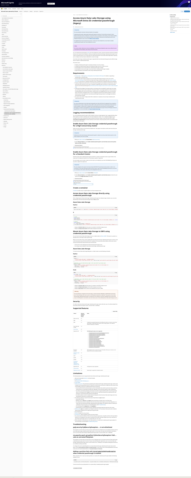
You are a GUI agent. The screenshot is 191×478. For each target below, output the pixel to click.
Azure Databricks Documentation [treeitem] (7, 18)
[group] (95, 209)
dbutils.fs (85, 378)
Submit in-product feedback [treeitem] (7, 70)
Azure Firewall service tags (95, 109)
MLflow (76, 413)
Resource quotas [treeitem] (5, 72)
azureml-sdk (77, 414)
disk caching (76, 329)
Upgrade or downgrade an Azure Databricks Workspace (93, 75)
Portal (182, 11)
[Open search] (189, 9)
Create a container (173, 23)
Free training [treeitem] (5, 76)
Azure (74, 14)
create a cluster (82, 139)
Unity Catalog (77, 382)
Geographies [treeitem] (5, 83)
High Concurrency (96, 139)
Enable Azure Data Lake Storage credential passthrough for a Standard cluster (179, 22)
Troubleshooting (102, 404)
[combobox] (11, 16)
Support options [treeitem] (5, 92)
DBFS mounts (77, 408)
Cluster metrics (76, 368)
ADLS (88, 52)
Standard (96, 172)
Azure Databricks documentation (81, 14)
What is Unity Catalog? (94, 38)
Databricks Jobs (78, 379)
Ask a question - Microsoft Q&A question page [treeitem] (10, 89)
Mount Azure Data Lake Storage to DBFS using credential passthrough (179, 28)
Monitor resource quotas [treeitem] (7, 74)
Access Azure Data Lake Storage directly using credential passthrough (179, 25)
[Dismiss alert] (189, 2)
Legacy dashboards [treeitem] (7, 101)
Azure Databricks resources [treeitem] (7, 67)
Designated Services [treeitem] (6, 85)
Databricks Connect (77, 370)
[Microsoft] (1, 8)
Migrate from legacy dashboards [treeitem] (9, 103)
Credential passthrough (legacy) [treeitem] (9, 110)
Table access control (79, 383)
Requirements (172, 16)
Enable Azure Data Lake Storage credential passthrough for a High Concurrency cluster (179, 20)
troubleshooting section (92, 421)
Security (171, 29)
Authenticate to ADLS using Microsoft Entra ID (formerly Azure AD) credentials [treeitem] (12, 113)
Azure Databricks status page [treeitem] (8, 69)
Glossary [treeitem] (4, 96)
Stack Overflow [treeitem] (5, 90)
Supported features (173, 30)
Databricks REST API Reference (82, 381)
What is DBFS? (103, 236)
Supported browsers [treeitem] (6, 87)
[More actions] (117, 15)
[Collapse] (21, 14)
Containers (75, 190)
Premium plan (77, 75)
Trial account (187, 11)
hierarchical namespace (79, 80)
